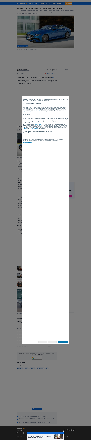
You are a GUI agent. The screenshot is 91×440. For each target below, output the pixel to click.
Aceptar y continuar (63, 341)
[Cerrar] (63, 431)
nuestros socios (38, 124)
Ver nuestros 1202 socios (27, 142)
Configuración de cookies (27, 111)
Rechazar (43, 341)
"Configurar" (25, 128)
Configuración (52, 341)
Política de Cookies (36, 110)
